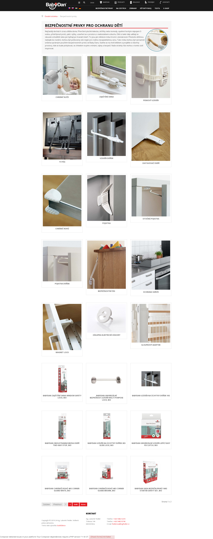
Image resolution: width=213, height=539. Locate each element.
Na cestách (121, 8)
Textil (157, 8)
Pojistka (106, 223)
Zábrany (133, 8)
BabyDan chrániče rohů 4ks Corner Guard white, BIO (62, 490)
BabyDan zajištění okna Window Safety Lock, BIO (62, 397)
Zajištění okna (106, 97)
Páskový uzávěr (151, 100)
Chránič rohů (62, 229)
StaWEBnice (61, 525)
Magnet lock (62, 352)
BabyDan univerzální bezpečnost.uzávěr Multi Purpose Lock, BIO (106, 398)
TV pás (62, 162)
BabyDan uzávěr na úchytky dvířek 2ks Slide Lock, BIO (106, 444)
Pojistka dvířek (62, 284)
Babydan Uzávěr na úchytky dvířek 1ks (151, 396)
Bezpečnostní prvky (104, 8)
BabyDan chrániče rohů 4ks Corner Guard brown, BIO (106, 490)
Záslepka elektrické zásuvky (106, 335)
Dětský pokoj (145, 8)
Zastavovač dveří (151, 163)
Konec (83, 504)
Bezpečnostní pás (106, 291)
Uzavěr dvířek (106, 158)
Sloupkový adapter (150, 345)
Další (76, 504)
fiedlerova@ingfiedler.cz (120, 524)
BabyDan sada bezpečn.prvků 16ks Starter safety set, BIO (151, 490)
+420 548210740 (119, 521)
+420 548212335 (119, 519)
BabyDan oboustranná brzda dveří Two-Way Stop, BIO (62, 444)
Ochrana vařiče (151, 292)
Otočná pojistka (151, 219)
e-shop (166, 8)
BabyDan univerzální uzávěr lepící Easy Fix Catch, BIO (151, 444)
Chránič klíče (62, 97)
